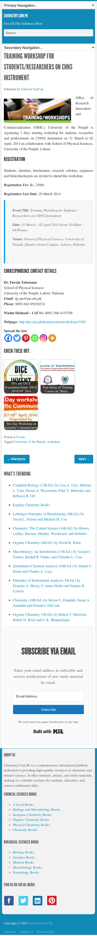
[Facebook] (8, 338)
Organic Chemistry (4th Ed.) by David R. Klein (47, 542)
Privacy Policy (45, 931)
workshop (53, 441)
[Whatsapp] (35, 338)
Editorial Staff (30, 89)
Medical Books (23, 862)
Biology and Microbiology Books (36, 809)
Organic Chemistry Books (31, 819)
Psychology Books (26, 872)
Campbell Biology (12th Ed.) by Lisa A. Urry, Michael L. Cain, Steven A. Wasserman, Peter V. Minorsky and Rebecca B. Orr (52, 490)
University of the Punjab (29, 441)
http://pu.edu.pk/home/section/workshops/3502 (52, 321)
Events (20, 437)
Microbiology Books (27, 867)
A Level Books (23, 804)
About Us (10, 931)
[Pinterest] (26, 338)
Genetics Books (24, 857)
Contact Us (26, 931)
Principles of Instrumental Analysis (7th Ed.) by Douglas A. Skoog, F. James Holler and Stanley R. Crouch (49, 585)
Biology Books (23, 852)
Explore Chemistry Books (31, 504)
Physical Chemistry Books (31, 824)
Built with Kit (48, 731)
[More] (52, 338)
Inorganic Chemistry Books (32, 814)
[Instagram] (43, 338)
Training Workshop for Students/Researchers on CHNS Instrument (38, 67)
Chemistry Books (25, 829)
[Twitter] (17, 338)
